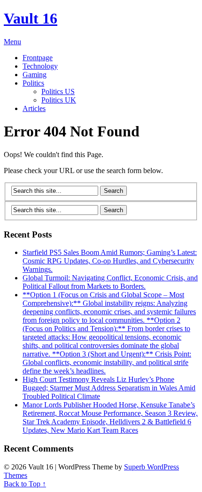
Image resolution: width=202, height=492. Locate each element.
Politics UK (58, 100)
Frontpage (38, 58)
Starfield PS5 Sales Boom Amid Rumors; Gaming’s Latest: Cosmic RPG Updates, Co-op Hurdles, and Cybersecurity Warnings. (110, 260)
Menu (12, 42)
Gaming (35, 75)
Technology (40, 66)
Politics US (58, 91)
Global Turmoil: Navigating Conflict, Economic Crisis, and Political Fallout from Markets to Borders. (110, 282)
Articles (34, 108)
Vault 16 (30, 18)
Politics (33, 83)
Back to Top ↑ (25, 484)
